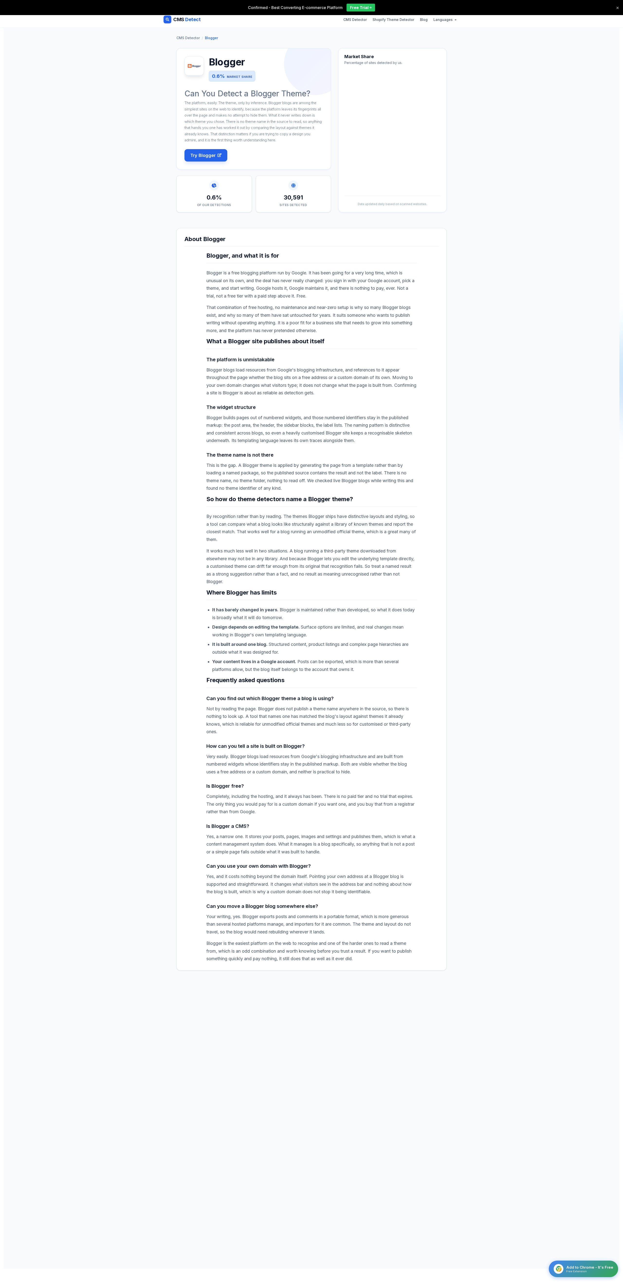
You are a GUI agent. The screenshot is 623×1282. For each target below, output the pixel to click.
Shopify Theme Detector (393, 20)
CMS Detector (355, 20)
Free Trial (359, 7)
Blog (424, 20)
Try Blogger (203, 155)
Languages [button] (443, 20)
